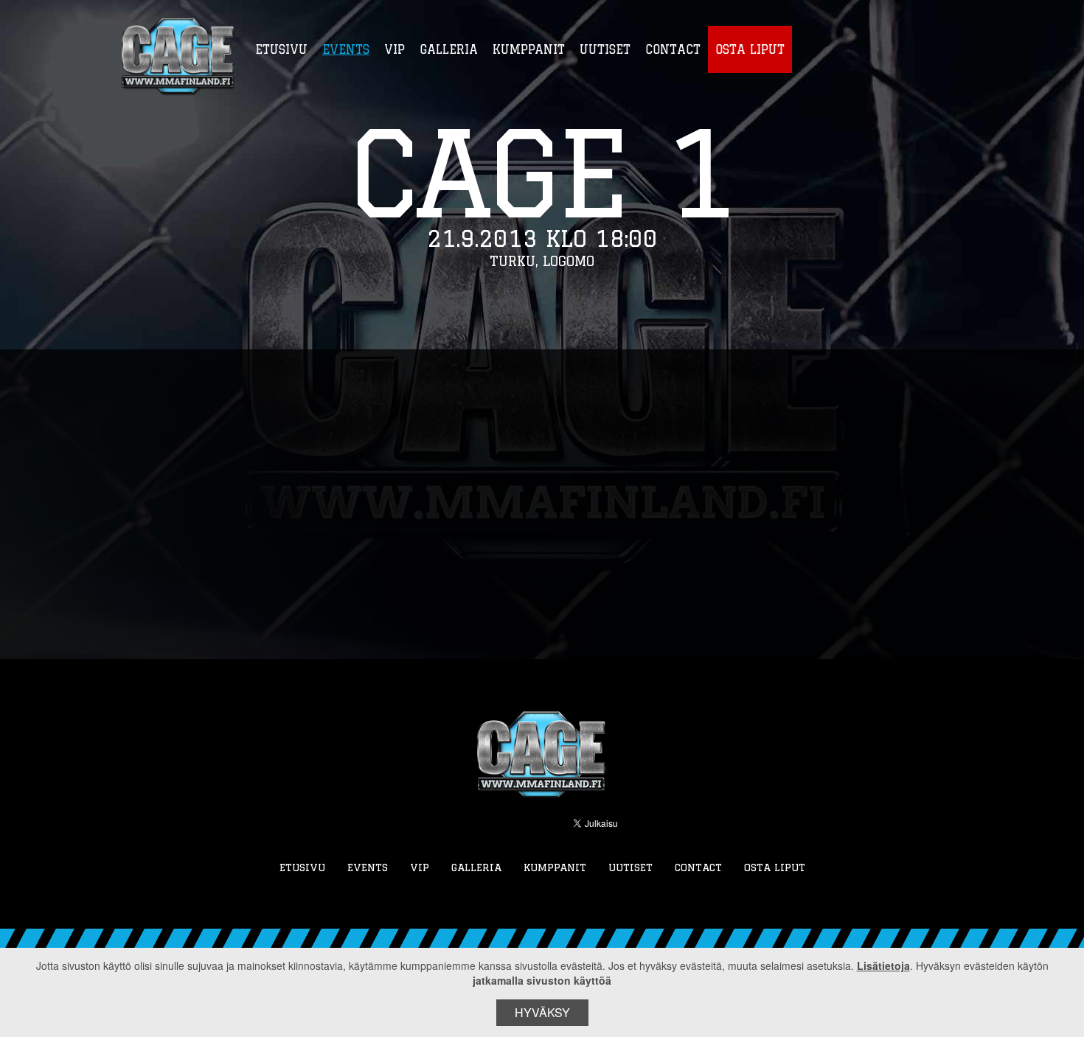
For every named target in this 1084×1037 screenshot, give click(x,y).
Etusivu (302, 867)
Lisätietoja (883, 965)
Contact (698, 867)
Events (367, 867)
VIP (419, 867)
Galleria (476, 867)
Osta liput (774, 867)
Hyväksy (542, 1012)
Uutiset (630, 867)
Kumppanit (555, 867)
